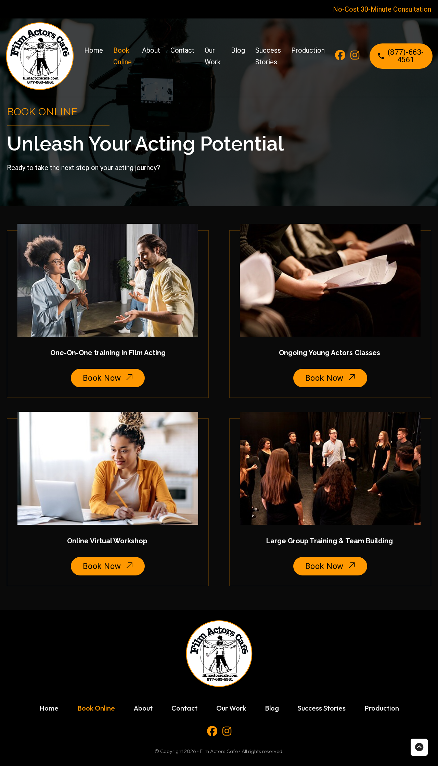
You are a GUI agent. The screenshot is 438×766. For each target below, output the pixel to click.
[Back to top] (419, 747)
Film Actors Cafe (219, 751)
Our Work (213, 56)
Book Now (102, 378)
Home (93, 50)
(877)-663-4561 (406, 56)
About (151, 50)
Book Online (122, 56)
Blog (238, 50)
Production (308, 50)
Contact (182, 50)
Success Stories (268, 56)
